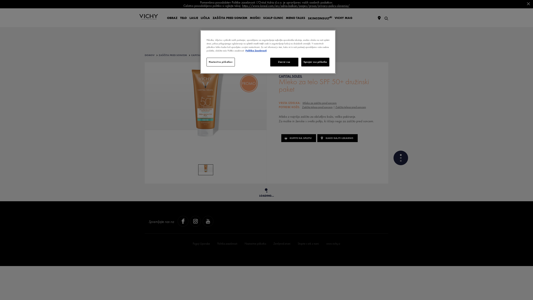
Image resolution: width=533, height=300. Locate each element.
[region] (268, 52)
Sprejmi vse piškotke (315, 61)
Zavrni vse (284, 61)
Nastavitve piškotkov (221, 61)
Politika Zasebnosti (256, 50)
